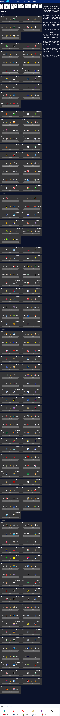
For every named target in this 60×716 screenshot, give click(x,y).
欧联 (1, 247)
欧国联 (9, 8)
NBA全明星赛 (15, 5)
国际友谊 (37, 4)
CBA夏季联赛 (22, 5)
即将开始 (10, 21)
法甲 (22, 348)
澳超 (1, 8)
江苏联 (12, 8)
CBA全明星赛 (12, 5)
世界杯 (30, 4)
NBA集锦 (34, 1)
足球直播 (23, 1)
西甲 (1, 76)
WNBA (5, 4)
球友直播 (2, 1)
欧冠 (22, 144)
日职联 (2, 389)
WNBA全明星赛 (26, 5)
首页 (8, 1)
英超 (22, 68)
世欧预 (33, 4)
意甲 (1, 51)
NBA (1, 4)
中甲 (1, 438)
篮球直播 (17, 1)
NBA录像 (28, 1)
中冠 (22, 16)
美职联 (23, 580)
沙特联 (5, 8)
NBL (22, 84)
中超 (1, 321)
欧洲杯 (40, 4)
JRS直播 (12, 1)
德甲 (1, 348)
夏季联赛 (19, 4)
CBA (8, 4)
